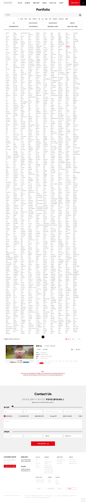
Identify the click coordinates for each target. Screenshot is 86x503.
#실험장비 (45, 118)
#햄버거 (74, 215)
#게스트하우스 (8, 323)
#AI (6, 34)
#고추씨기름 (15, 61)
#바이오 (29, 42)
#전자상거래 (60, 116)
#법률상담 (30, 118)
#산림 (29, 331)
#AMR (7, 38)
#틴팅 (67, 297)
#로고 (22, 210)
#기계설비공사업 (16, 243)
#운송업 (52, 49)
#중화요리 (60, 285)
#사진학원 (30, 318)
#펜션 (67, 331)
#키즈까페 (67, 205)
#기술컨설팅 (15, 261)
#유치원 (52, 102)
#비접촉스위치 (31, 284)
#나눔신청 (15, 297)
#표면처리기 (75, 62)
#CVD (7, 54)
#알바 (44, 166)
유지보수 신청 (52, 3)
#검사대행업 (8, 317)
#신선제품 (45, 85)
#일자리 (52, 244)
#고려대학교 (15, 51)
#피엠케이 (75, 108)
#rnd (6, 189)
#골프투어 (15, 79)
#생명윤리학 (38, 92)
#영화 (44, 292)
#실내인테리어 (46, 98)
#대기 (22, 85)
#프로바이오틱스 (76, 88)
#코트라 (67, 185)
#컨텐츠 (67, 157)
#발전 (29, 79)
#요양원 (44, 331)
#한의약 (74, 169)
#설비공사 (37, 131)
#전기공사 (60, 57)
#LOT (7, 102)
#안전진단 (45, 164)
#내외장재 (15, 312)
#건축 (7, 289)
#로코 (22, 218)
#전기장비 (60, 69)
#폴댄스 (74, 61)
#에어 (44, 215)
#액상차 (44, 177)
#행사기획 (75, 220)
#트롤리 (67, 287)
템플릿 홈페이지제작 (39, 416)
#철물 (67, 51)
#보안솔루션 (30, 159)
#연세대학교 (45, 266)
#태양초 (67, 228)
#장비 (52, 315)
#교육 (14, 167)
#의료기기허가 (53, 149)
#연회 (44, 272)
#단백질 (22, 72)
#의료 (52, 136)
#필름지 (74, 120)
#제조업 (59, 190)
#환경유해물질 (75, 297)
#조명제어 (60, 226)
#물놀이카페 (23, 303)
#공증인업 (15, 123)
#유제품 (52, 98)
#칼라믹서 (67, 138)
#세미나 (37, 161)
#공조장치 (15, 121)
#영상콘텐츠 (45, 289)
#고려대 (14, 49)
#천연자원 (67, 46)
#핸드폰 (74, 213)
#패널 (67, 317)
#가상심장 (7, 216)
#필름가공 (75, 115)
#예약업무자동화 (46, 299)
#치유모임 (67, 110)
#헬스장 (74, 238)
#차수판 (59, 326)
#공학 (14, 126)
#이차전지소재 (53, 200)
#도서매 (22, 141)
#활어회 (74, 305)
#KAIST (7, 93)
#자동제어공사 (53, 271)
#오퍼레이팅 (45, 307)
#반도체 (29, 57)
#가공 (7, 193)
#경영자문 (15, 41)
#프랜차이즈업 (75, 79)
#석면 (37, 118)
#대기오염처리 (23, 88)
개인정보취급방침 (51, 488)
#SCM (7, 133)
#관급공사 (15, 146)
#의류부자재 (53, 170)
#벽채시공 (30, 133)
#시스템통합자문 (39, 326)
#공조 (14, 118)
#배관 (29, 105)
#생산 (37, 97)
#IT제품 (7, 87)
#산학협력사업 (38, 65)
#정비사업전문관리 (61, 162)
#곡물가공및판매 (16, 67)
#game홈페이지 (9, 157)
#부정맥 (29, 226)
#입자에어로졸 (53, 256)
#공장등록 (15, 113)
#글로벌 (14, 215)
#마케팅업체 (23, 231)
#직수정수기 (60, 303)
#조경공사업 (60, 207)
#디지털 (22, 182)
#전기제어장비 (60, 77)
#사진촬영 (30, 317)
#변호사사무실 (31, 139)
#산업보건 (37, 38)
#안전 (44, 157)
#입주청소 (52, 261)
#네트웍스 (15, 326)
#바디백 (29, 41)
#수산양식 (37, 234)
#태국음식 (67, 221)
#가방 (7, 215)
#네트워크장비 (16, 325)
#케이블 (67, 170)
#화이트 (74, 267)
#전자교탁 (60, 110)
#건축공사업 (8, 294)
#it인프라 (7, 174)
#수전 (37, 244)
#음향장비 (52, 131)
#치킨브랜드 (68, 116)
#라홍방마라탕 (23, 190)
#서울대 (37, 110)
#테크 (67, 241)
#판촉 (67, 312)
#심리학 (44, 123)
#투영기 (67, 284)
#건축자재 (7, 312)
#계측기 (14, 46)
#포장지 (74, 56)
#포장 (74, 54)
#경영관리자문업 (16, 39)
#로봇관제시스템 (24, 212)
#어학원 (44, 203)
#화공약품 (75, 261)
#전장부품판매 (60, 134)
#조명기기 (60, 223)
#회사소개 (75, 315)
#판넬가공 (67, 307)
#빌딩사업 (30, 300)
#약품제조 (45, 185)
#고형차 (14, 62)
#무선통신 (22, 289)
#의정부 (52, 180)
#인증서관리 (53, 221)
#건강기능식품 (8, 262)
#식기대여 (45, 47)
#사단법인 (30, 302)
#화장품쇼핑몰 (75, 271)
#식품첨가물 (45, 70)
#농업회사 (22, 51)
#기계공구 (15, 236)
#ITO (6, 72)
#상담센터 (37, 77)
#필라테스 (75, 111)
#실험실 (44, 116)
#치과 (67, 106)
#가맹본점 (7, 208)
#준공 (59, 266)
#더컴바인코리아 (24, 116)
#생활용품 (37, 102)
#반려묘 (29, 72)
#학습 (74, 143)
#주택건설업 (60, 259)
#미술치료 (22, 326)
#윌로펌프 (52, 75)
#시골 (37, 308)
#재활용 (59, 39)
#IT (6, 70)
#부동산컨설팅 (31, 213)
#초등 (67, 82)
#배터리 (29, 110)
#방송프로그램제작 (31, 97)
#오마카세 (45, 302)
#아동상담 (45, 143)
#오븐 (44, 303)
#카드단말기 (68, 129)
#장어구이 (52, 326)
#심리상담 (45, 120)
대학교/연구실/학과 (33, 23)
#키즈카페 (67, 207)
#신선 (44, 82)
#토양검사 (67, 256)
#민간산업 (22, 331)
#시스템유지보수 (39, 323)
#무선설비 (22, 285)
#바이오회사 (30, 54)
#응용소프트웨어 (54, 133)
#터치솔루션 (68, 233)
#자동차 (52, 272)
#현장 (74, 243)
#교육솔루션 (15, 175)
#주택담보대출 (60, 261)
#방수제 (29, 100)
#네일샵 (14, 320)
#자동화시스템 (53, 287)
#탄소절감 (67, 212)
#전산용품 (60, 97)
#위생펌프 (52, 72)
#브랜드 (29, 259)
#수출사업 (37, 256)
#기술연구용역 (16, 256)
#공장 (14, 111)
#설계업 (37, 126)
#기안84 (14, 262)
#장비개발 (52, 317)
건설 (42, 19)
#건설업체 (7, 282)
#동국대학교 (23, 159)
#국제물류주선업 (16, 198)
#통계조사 (67, 261)
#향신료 (74, 230)
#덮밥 (22, 120)
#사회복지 (30, 323)
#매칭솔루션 (23, 249)
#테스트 (67, 239)
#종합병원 (60, 241)
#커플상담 (67, 148)
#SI (6, 134)
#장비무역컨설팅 (54, 321)
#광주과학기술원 (16, 156)
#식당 (44, 52)
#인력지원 (52, 212)
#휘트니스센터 (75, 326)
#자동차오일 (53, 277)
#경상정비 (15, 34)
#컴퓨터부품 (68, 162)
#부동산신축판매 (31, 208)
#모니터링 (22, 261)
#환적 (74, 302)
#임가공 (52, 246)
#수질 (37, 248)
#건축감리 (7, 290)
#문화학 (22, 302)
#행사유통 (75, 226)
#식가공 (44, 44)
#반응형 (29, 74)
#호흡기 (74, 251)
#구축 (14, 187)
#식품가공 (45, 65)
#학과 (74, 128)
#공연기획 (15, 103)
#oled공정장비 (8, 182)
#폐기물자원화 (75, 41)
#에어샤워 (45, 216)
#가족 (7, 226)
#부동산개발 (30, 200)
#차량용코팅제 (60, 321)
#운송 (52, 47)
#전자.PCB (60, 106)
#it (6, 161)
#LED (7, 100)
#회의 (74, 317)
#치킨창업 (67, 118)
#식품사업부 (45, 67)
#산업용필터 (38, 54)
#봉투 (29, 195)
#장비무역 (52, 320)
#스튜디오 (37, 303)
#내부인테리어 (16, 307)
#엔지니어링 (45, 230)
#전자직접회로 (60, 128)
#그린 (14, 210)
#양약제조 (45, 195)
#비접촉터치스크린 (31, 287)
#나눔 (14, 295)
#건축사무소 (8, 302)
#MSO (7, 110)
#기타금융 (15, 282)
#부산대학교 (30, 216)
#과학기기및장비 (16, 134)
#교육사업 (15, 170)
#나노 (14, 294)
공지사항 (49, 482)
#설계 (37, 123)
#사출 (29, 320)
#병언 (29, 143)
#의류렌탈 (52, 169)
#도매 (22, 134)
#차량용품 (60, 323)
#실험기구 (45, 110)
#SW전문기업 (8, 143)
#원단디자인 (53, 57)
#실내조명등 (45, 100)
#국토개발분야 (16, 200)
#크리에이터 (68, 192)
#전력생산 (60, 85)
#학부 (74, 131)
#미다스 (22, 315)
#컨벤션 (67, 152)
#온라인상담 (45, 315)
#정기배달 (60, 144)
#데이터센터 (23, 126)
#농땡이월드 (23, 42)
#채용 (67, 41)
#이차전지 (52, 197)
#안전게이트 (45, 159)
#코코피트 (67, 179)
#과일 (14, 129)
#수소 (37, 238)
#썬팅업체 (45, 136)
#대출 (22, 105)
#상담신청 (37, 80)
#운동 (52, 42)
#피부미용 (75, 106)
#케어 (67, 169)
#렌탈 (22, 208)
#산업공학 (37, 33)
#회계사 (74, 313)
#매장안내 (22, 248)
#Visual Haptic (8, 149)
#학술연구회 (75, 139)
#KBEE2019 (8, 95)
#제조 (59, 187)
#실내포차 (45, 102)
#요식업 (44, 328)
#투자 (67, 285)
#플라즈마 (75, 97)
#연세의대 (45, 267)
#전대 (59, 80)
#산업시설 (37, 41)
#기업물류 (15, 269)
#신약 (44, 88)
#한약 (74, 164)
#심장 (44, 125)
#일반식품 (52, 238)
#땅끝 (22, 185)
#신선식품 (45, 84)
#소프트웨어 (38, 193)
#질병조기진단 (60, 315)
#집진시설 (60, 318)
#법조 (29, 128)
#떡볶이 (22, 189)
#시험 (44, 34)
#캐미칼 (67, 141)
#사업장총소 (30, 310)
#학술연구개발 (75, 136)
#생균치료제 (38, 90)
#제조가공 (60, 189)
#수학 (37, 261)
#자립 (52, 290)
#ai (6, 151)
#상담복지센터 (38, 75)
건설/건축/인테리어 (53, 23)
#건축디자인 (8, 297)
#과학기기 (15, 133)
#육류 (52, 111)
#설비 (37, 129)
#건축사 (7, 300)
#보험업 (29, 177)
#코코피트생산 (68, 182)
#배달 (29, 106)
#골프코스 (15, 77)
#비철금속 (30, 294)
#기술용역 (15, 257)
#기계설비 (15, 239)
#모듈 (22, 267)
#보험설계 (30, 172)
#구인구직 (15, 185)
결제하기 (70, 488)
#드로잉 (22, 169)
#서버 (37, 103)
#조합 (59, 230)
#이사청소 (52, 192)
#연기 (44, 257)
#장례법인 (52, 313)
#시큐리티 (37, 333)
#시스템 (37, 320)
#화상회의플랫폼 (76, 266)
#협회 (74, 246)
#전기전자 (60, 70)
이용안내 (59, 488)
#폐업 (74, 44)
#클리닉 (67, 197)
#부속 (29, 220)
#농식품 (22, 46)
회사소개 (20, 3)
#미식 (22, 328)
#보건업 (29, 151)
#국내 (14, 192)
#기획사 (14, 287)
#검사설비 (7, 318)
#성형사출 (37, 148)
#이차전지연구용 (54, 202)
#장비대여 (52, 318)
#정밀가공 (60, 148)
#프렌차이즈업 (75, 87)
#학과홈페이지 (75, 129)
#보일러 (29, 166)
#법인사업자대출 (31, 125)
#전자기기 (60, 111)
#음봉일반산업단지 (54, 118)
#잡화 (52, 310)
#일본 (52, 243)
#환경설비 (75, 292)
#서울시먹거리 (38, 113)
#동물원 (22, 162)
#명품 (22, 257)
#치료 (67, 108)
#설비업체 (37, 134)
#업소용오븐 (45, 208)
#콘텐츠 (67, 190)
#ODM (7, 115)
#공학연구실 (15, 128)
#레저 (22, 207)
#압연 (44, 167)
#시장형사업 (38, 330)
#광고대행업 (15, 152)
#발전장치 (30, 87)
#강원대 (7, 244)
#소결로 (37, 174)
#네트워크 (15, 323)
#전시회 (59, 103)
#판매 (67, 308)
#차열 (59, 330)
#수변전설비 (38, 233)
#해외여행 (75, 212)
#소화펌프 (37, 218)
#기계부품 (15, 238)
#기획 (14, 285)
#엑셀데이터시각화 (46, 225)
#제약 (59, 180)
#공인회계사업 (16, 106)
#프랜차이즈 (75, 77)
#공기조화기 (15, 88)
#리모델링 (22, 220)
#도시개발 (22, 146)
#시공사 (37, 312)
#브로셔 (29, 266)
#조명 (59, 220)
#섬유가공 (37, 139)
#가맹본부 (7, 205)
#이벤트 (52, 190)
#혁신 (74, 239)
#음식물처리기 (53, 123)
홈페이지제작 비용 (72, 459)
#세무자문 (37, 156)
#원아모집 (52, 64)
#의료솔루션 (53, 152)
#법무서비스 (30, 121)
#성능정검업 (38, 146)
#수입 (37, 241)
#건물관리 (7, 269)
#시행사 (44, 33)
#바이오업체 (30, 51)
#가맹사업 (7, 210)
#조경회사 (60, 215)
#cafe (7, 152)
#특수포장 (67, 295)
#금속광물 (15, 220)
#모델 (22, 262)
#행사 (74, 218)
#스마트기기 (38, 276)
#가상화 (7, 218)
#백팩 (29, 113)
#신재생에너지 (46, 93)
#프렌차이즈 (75, 82)
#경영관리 (15, 38)
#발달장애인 (30, 75)
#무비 (22, 279)
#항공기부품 (75, 184)
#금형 (14, 230)
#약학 (44, 187)
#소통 (37, 190)
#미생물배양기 (23, 320)
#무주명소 (22, 299)
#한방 (74, 159)
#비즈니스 (30, 289)
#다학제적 (22, 67)
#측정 (67, 102)
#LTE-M (7, 103)
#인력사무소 (53, 210)
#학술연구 (75, 134)
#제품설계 (60, 202)
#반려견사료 (30, 69)
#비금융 (29, 272)
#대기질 (22, 90)
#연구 (44, 239)
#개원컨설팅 (8, 256)
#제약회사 (60, 182)
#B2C (7, 42)
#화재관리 (75, 277)
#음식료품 (52, 121)
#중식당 (59, 284)
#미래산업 (22, 317)
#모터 (22, 271)
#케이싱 (67, 172)
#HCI (6, 62)
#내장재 (14, 313)
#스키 (37, 295)
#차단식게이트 (60, 320)
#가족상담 (7, 228)
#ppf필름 (7, 187)
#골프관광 (15, 74)
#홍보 (74, 257)
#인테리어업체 (53, 230)
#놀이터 (22, 41)
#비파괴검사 (30, 297)
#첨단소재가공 (68, 52)
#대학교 (22, 110)
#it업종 (7, 170)
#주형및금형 (60, 262)
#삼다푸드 (37, 69)
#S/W (7, 131)
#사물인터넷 (30, 307)
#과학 (14, 131)
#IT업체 (7, 84)
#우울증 (52, 39)
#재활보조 (60, 38)
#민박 (29, 33)
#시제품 (37, 331)
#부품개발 (30, 230)
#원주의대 (52, 65)
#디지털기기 (23, 184)
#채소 (67, 39)
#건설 (7, 272)
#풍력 (74, 74)
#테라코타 (67, 236)
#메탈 (22, 254)
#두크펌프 (22, 167)
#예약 (44, 297)
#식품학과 (45, 72)
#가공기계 (7, 195)
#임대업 (52, 249)
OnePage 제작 (53, 416)
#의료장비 (52, 161)
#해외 (74, 205)
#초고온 (67, 80)
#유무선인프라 (53, 85)
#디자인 (22, 179)
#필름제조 (75, 118)
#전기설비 (60, 64)
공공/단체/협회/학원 (33, 26)
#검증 (7, 320)
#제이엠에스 (60, 184)
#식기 (44, 46)
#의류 (52, 164)
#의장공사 (52, 179)
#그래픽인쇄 (15, 207)
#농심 (22, 47)
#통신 (67, 266)
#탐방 (67, 220)
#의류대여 (52, 167)
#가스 (7, 220)
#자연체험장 (53, 299)
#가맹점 (7, 212)
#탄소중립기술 (68, 215)
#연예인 (44, 271)
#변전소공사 (30, 136)
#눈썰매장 (22, 56)
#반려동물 (30, 70)
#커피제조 (67, 151)
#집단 (59, 317)
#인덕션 (52, 207)
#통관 (67, 262)
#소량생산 (37, 175)
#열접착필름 (45, 274)
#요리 (44, 325)
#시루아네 (37, 313)
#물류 (22, 305)
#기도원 (14, 249)
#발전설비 (30, 82)
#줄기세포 (60, 267)
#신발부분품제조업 (46, 79)
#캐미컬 (67, 143)
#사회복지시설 (31, 326)
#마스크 (22, 226)
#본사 (29, 193)
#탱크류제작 (68, 230)
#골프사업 (15, 75)
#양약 (44, 193)
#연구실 (44, 251)
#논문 (22, 39)
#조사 (59, 228)
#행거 (74, 216)
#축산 (67, 85)
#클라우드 (67, 195)
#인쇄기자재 (53, 216)
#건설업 (7, 280)
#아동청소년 (45, 144)
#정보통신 (60, 156)
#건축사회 (7, 305)
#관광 (14, 143)
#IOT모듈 (7, 69)
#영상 (44, 279)
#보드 (29, 152)
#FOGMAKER (8, 59)
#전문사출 (60, 93)
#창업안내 (67, 34)
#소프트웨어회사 (39, 213)
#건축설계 (7, 307)
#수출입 (37, 259)
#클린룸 (67, 198)
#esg (6, 154)
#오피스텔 (45, 308)
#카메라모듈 (68, 131)
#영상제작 (45, 287)
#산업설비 (37, 39)
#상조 (37, 85)
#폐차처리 (75, 49)
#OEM (7, 116)
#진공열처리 (60, 310)
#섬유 (37, 138)
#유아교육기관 (53, 90)
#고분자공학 (15, 54)
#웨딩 (52, 69)
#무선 (22, 280)
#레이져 (22, 205)
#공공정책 (15, 82)
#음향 (52, 129)
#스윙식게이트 (38, 289)
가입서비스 (57, 477)
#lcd (6, 180)
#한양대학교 (75, 167)
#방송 (29, 92)
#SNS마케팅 (8, 141)
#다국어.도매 (23, 59)
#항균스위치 (75, 187)
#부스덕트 (30, 223)
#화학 (74, 280)
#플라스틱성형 (75, 93)
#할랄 (74, 175)
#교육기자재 (15, 169)
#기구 (14, 248)
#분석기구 (30, 243)
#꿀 (13, 292)
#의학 (52, 182)
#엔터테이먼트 (46, 231)
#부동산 (29, 198)
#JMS (7, 92)
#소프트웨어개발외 (39, 208)
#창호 (67, 36)
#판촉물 (67, 313)
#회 (73, 307)
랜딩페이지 (55, 19)
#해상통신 (75, 197)
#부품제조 (30, 236)
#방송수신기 (30, 93)
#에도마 (44, 212)
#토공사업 (67, 249)
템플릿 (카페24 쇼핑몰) (72, 26)
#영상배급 (45, 280)
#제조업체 (60, 192)
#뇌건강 (22, 54)
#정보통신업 (60, 157)
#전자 (59, 105)
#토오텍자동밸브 (69, 257)
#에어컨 (44, 220)
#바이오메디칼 (31, 47)
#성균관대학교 (38, 143)
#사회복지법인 (31, 325)
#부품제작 (30, 234)
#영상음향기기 (46, 284)
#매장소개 (22, 246)
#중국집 (59, 279)
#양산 (44, 190)
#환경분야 (75, 290)
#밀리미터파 (30, 34)
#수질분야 (37, 251)
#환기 (74, 299)
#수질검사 (37, 249)
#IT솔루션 (7, 80)
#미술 (22, 325)
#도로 (22, 133)
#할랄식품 (75, 177)
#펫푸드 (74, 38)
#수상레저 (37, 236)
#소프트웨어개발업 (39, 207)
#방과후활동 (30, 88)
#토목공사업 (68, 254)
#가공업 (7, 198)
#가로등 (7, 203)
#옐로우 (44, 300)
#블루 (29, 271)
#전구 (59, 51)
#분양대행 (30, 248)
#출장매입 (67, 90)
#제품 (59, 195)
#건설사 (7, 276)
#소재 (37, 189)
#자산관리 (52, 294)
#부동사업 (30, 197)
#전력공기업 (60, 84)
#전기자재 (60, 67)
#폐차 (74, 46)
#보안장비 (30, 161)
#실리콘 (44, 105)
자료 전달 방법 (59, 463)
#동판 (22, 166)
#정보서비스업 (60, 152)
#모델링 (22, 264)
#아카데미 (45, 149)
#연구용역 (45, 253)
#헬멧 (74, 234)
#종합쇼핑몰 (60, 243)
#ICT (6, 65)
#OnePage (8, 120)
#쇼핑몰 (37, 226)
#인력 (52, 208)
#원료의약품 (53, 62)
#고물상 (14, 52)
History (37, 465)
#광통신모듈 (15, 157)
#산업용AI (37, 44)
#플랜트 (74, 98)
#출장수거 (67, 92)
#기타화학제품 (16, 284)
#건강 (7, 261)
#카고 (67, 128)
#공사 (14, 98)
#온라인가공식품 (46, 312)
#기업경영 (15, 266)
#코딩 (67, 174)
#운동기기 (52, 44)
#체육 (67, 70)
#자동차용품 (53, 279)
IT (18, 19)
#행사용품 (75, 225)
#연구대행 (45, 246)
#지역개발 (60, 290)
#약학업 (44, 189)
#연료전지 (45, 261)
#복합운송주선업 (31, 192)
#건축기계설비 (8, 295)
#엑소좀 (44, 228)
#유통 (52, 103)
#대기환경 (22, 92)
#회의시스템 (75, 318)
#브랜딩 (29, 262)
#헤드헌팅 (75, 231)
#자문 (52, 292)
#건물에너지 (8, 271)
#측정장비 (67, 105)
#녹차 (22, 38)
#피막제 (74, 103)
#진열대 (59, 313)
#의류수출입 (53, 172)
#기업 (14, 264)
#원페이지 (52, 67)
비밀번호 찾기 (57, 483)
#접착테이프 (60, 143)
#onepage (8, 184)
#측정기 (67, 103)
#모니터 (22, 259)
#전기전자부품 (60, 72)
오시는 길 (37, 467)
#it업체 (7, 172)
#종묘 (59, 236)
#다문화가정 (23, 62)
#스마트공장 (38, 274)
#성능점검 (37, 144)
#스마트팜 (37, 282)
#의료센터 (52, 151)
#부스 (29, 221)
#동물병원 (22, 161)
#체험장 (67, 77)
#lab (6, 179)
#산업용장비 (38, 49)
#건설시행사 (8, 279)
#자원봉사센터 (53, 302)
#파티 (67, 302)
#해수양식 (75, 202)
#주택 (59, 257)
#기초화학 (15, 280)
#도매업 (22, 138)
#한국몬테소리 (75, 152)
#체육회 (67, 74)
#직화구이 (60, 308)
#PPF (7, 123)
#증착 (59, 287)
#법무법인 (30, 120)
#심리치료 (45, 121)
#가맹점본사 (8, 213)
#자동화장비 (53, 289)
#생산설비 (37, 98)
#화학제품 (75, 285)
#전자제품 (60, 126)
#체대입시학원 (68, 69)
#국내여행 (15, 195)
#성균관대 (37, 141)
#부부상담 (30, 215)
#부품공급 (30, 231)
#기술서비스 (15, 254)
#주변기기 (60, 256)
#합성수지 (75, 179)
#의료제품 (52, 162)
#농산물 (22, 44)
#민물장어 (22, 333)
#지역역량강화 (60, 295)
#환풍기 (74, 303)
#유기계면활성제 (54, 77)
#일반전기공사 (53, 239)
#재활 (59, 34)
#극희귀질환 (15, 212)
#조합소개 (60, 231)
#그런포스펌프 (16, 208)
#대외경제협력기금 (24, 102)
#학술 (74, 133)
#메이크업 (22, 253)
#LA (6, 98)
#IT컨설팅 (7, 88)
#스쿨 (37, 290)
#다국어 (22, 57)
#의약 (52, 174)
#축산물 (67, 87)
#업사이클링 (45, 207)
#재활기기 (60, 36)
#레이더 (22, 198)
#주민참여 (60, 248)
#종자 (59, 238)
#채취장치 (67, 42)
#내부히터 (15, 308)
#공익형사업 (15, 105)
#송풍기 (37, 221)
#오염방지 (45, 305)
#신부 (44, 80)
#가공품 (7, 200)
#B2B (7, 41)
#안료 (44, 156)
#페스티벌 (67, 328)
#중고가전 (60, 274)
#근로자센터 (15, 213)
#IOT (6, 67)
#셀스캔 (37, 170)
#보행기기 (30, 167)
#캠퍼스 (67, 144)
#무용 (22, 294)
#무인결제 (22, 295)
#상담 (37, 74)
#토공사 (67, 246)
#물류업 (22, 312)
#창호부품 (67, 38)
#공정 (14, 116)
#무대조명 (22, 277)
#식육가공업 (45, 59)
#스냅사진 (37, 271)
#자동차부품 (53, 274)
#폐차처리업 (75, 51)
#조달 (59, 216)
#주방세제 (60, 254)
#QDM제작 (8, 125)
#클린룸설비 (68, 200)
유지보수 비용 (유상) (72, 461)
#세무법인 (37, 152)
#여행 (44, 236)
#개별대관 (7, 254)
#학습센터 (75, 144)
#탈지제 (67, 218)
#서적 (37, 115)
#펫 (66, 333)
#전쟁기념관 (60, 138)
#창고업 (59, 333)
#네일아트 (15, 321)
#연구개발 (45, 241)
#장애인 (52, 323)
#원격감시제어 (53, 54)
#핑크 (74, 123)
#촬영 (67, 84)
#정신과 (59, 172)
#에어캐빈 (45, 218)
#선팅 (37, 121)
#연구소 (44, 249)
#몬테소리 (22, 272)
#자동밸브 (52, 266)
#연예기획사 (45, 269)
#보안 (29, 156)
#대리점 (22, 95)
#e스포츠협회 (8, 156)
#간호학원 (7, 234)
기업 (14, 23)
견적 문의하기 (42, 443)
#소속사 (37, 187)
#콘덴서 (67, 187)
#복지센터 (30, 187)
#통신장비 (67, 271)
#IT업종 (7, 82)
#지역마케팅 (60, 294)
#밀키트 (29, 36)
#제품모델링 (60, 198)
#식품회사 (45, 74)
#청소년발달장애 (69, 64)
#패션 (67, 318)
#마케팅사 (22, 230)
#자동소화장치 (53, 269)
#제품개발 (60, 197)
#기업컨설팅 (15, 272)
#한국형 (74, 157)
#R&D (7, 128)
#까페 (14, 290)
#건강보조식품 (8, 264)
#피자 (74, 110)
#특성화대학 (68, 289)
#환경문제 (75, 289)
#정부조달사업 (60, 161)
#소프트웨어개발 (39, 195)
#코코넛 (67, 177)
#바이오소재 (30, 49)
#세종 (37, 162)
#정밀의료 (60, 149)
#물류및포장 (23, 308)
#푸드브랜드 (75, 69)
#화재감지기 (75, 276)
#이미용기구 (53, 189)
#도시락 (22, 148)
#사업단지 (30, 308)
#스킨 (37, 297)
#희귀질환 (75, 331)
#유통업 (52, 106)
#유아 (52, 88)
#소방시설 (37, 184)
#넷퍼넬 (14, 328)
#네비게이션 (15, 317)
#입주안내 (52, 259)
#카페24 (67, 136)
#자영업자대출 (53, 300)
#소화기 (37, 216)
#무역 (22, 290)
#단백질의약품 (23, 74)
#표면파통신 (75, 65)
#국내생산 (15, 193)
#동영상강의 (23, 164)
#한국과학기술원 (76, 151)
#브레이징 (30, 264)
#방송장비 (30, 95)
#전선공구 (60, 100)
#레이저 (22, 202)
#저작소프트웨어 (61, 44)
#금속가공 (15, 218)
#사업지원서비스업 (31, 312)
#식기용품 (45, 51)
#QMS (7, 126)
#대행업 (22, 115)
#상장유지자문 (38, 84)
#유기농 (52, 79)
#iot (6, 159)
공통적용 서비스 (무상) (73, 463)
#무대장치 (22, 276)
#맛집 (22, 238)
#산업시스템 (38, 42)
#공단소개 (15, 93)
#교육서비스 (15, 172)
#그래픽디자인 (16, 205)
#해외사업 (75, 210)
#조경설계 (60, 210)
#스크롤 (37, 292)
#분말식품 (30, 238)
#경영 (14, 36)
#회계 (74, 308)
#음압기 (52, 126)
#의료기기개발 (53, 141)
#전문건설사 (60, 88)
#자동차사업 (53, 276)
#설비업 (37, 133)
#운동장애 (52, 46)
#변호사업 (30, 141)
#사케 (29, 321)
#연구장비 (45, 256)
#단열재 (22, 79)
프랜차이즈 (35, 19)
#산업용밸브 (38, 47)
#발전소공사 (30, 85)
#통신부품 (67, 269)
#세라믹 (37, 149)
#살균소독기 (38, 67)
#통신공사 (67, 267)
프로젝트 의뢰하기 (8, 466)
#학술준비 (75, 141)
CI (36, 461)
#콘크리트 (67, 189)
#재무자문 (52, 331)
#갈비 (7, 236)
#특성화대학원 (68, 290)
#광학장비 (15, 161)
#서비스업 (37, 108)
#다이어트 (22, 65)
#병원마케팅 (30, 148)
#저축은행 (60, 46)
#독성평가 (22, 157)
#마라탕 (22, 223)
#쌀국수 (44, 131)
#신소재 (44, 87)
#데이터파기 (23, 128)
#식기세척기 (45, 49)
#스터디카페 (38, 299)
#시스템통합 (38, 325)
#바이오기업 (30, 44)
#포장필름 (75, 57)
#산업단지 (37, 36)
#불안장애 (30, 253)
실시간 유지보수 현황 (39, 480)
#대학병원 (22, 111)
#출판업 (67, 95)
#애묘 (44, 172)
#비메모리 (30, 274)
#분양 (29, 246)
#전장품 (59, 136)
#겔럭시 (7, 331)
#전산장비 (60, 98)
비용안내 (44, 3)
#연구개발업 (45, 243)
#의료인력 (52, 159)
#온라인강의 (45, 313)
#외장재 (44, 321)
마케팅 (46, 19)
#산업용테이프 (38, 52)
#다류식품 (22, 61)
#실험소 (44, 115)
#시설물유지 (38, 318)
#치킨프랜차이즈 (69, 120)
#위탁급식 (52, 74)
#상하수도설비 (38, 88)
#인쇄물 (52, 218)
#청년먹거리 (68, 57)
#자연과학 (52, 297)
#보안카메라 (30, 162)
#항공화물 (75, 185)
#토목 (67, 251)
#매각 (22, 239)
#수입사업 (37, 243)
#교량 (14, 162)
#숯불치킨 (37, 267)
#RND (7, 129)
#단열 (22, 75)
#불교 (29, 251)
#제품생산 (60, 200)
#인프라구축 (53, 234)
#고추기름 (15, 59)
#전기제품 (60, 79)
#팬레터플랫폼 (68, 321)
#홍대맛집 (75, 256)
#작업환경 (52, 307)
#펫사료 (74, 34)
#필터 (74, 121)
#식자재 (44, 61)
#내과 (14, 305)
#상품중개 (37, 87)
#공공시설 (15, 80)
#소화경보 (37, 215)
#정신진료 (60, 174)
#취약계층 (67, 98)
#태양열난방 (68, 226)
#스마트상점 (38, 277)
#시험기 (44, 36)
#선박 (37, 120)
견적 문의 (39, 349)
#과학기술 (15, 136)
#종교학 (59, 234)
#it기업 (7, 166)
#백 (28, 111)
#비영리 (29, 277)
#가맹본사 (7, 207)
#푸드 (74, 67)
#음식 (52, 120)
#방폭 (29, 103)
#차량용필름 (60, 325)
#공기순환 (15, 85)
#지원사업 (60, 299)
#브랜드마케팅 (31, 261)
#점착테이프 (60, 141)
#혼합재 (74, 253)
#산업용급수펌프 (39, 46)
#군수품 (14, 202)
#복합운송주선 (31, 190)
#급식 (14, 233)
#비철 (29, 292)
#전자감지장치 (60, 108)
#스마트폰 (37, 285)
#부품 (29, 228)
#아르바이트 (45, 146)
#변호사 (29, 138)
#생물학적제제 (38, 95)
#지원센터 (60, 300)
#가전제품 (7, 223)
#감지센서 (7, 239)
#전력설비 (60, 87)
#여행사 (44, 238)
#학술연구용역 (75, 138)
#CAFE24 (7, 46)
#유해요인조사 (53, 110)
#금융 (14, 225)
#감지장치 (7, 241)
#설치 (37, 136)
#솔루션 (37, 220)
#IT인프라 (7, 85)
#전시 (59, 102)
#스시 (37, 287)
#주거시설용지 (60, 246)
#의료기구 (52, 138)
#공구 (14, 84)
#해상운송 (75, 195)
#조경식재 (60, 212)
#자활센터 (52, 305)
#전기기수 (60, 61)
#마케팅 (22, 228)
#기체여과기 (15, 279)
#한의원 (74, 170)
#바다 (29, 38)
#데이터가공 (23, 121)
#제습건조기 (60, 179)
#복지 (29, 182)
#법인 (29, 123)
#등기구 (22, 174)
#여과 (44, 233)
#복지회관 (30, 189)
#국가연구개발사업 (16, 189)
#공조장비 (15, 120)
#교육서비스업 (16, 174)
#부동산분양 (30, 207)
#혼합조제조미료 (76, 254)
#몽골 (22, 274)
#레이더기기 (23, 200)
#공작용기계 (15, 108)
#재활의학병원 (60, 42)
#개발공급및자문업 (9, 253)
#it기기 (7, 162)
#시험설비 (45, 41)
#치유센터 (67, 111)
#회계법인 (75, 312)
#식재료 (44, 62)
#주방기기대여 (60, 253)
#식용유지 (45, 57)
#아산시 (44, 148)
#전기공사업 (60, 59)
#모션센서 (22, 269)
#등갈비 (22, 172)
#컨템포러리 (68, 159)
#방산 (29, 90)
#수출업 (37, 257)
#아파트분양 (45, 151)
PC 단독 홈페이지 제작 (23, 416)
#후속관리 (75, 321)
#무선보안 (22, 284)
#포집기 (74, 59)
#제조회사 (60, 193)
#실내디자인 (45, 97)
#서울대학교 (38, 111)
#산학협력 (37, 62)
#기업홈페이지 (16, 274)
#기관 (14, 246)
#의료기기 (52, 139)
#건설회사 (7, 287)
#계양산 (14, 44)
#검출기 (7, 321)
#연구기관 (45, 244)
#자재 (52, 303)
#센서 (37, 167)
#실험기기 (45, 111)
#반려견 (29, 67)
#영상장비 (45, 285)
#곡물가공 (15, 65)
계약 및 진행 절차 (60, 461)
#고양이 (14, 56)
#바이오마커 (30, 46)
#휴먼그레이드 (75, 328)
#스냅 (37, 269)
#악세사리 (45, 152)
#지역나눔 (60, 292)
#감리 (7, 238)
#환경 (74, 287)
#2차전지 (7, 33)
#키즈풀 (67, 208)
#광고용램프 (15, 154)
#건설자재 (7, 284)
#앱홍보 (44, 180)
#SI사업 (7, 136)
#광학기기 (15, 159)
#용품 (52, 34)
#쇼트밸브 (37, 223)
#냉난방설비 (15, 315)
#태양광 (67, 223)
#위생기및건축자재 (54, 70)
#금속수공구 (15, 221)
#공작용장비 (15, 110)
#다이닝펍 (22, 64)
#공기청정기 (15, 90)
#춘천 (67, 88)
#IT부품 (7, 75)
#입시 (52, 253)
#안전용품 (45, 162)
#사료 (29, 303)
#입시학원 (52, 254)
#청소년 (67, 62)
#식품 (44, 64)
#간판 (7, 233)
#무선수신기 (23, 287)
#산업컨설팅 (38, 59)
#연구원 (44, 254)
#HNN (7, 64)
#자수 (52, 295)
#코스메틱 (67, 175)
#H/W (7, 61)
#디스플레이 (23, 177)
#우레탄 (52, 36)
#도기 (22, 131)
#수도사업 (37, 231)
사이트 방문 (45, 349)
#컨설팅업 (67, 156)
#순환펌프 (37, 266)
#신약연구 (45, 92)
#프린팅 (74, 90)
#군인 (14, 203)
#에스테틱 (45, 213)
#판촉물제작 (68, 315)
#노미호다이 (15, 330)
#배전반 (29, 108)
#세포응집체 (38, 166)
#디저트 (22, 180)
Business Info (38, 463)
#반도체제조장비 (31, 64)
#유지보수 (52, 100)
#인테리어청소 (53, 231)
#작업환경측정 (53, 308)
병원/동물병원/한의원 (13, 26)
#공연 (14, 102)
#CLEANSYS (8, 52)
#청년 (67, 54)
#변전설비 (30, 134)
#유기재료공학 (53, 82)
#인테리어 (52, 228)
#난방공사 (15, 302)
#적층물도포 (60, 49)
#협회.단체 (75, 248)
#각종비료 (7, 230)
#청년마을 (67, 56)
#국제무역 (15, 197)
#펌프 (67, 325)
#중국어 (59, 277)
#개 (6, 249)
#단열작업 (22, 77)
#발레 (29, 77)
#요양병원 (45, 330)
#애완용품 (45, 175)
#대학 (22, 108)
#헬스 (74, 236)
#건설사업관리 (8, 277)
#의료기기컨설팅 (54, 148)
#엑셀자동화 (45, 226)
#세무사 (37, 154)
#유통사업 (52, 105)
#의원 (52, 177)
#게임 (7, 325)
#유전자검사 (53, 93)
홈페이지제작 (36, 3)
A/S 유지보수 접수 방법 (40, 482)
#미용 (22, 330)
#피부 (74, 105)
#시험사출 (45, 39)
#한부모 (74, 162)
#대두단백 (22, 93)
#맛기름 (22, 236)
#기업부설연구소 (16, 271)
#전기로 (59, 62)
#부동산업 (30, 210)
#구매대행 (15, 184)
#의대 (52, 134)
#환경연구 (75, 294)
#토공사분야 (68, 248)
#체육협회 (67, 72)
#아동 (44, 141)
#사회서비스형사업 (31, 328)
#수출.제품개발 (38, 254)
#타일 (67, 210)
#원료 (52, 59)
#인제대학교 (53, 220)
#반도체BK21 (30, 59)
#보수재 (29, 154)
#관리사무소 (15, 148)
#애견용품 (45, 170)
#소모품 (37, 180)
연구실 (30, 19)
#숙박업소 (37, 264)
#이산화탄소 (53, 193)
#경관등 (14, 33)
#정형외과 (60, 177)
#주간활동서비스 (61, 244)
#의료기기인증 (53, 146)
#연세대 (44, 264)
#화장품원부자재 (76, 274)
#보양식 (29, 164)
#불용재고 (30, 254)
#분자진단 (30, 249)
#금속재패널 (15, 223)
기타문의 (80, 416)
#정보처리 (60, 154)
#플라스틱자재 (75, 95)
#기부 (14, 251)
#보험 (29, 170)
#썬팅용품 (45, 138)
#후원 (74, 323)
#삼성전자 (37, 72)
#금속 (14, 216)
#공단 (14, 92)
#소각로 (37, 172)
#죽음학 (59, 264)
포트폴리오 (27, 3)
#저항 (59, 47)
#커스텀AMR (68, 146)
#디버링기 (22, 175)
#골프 (14, 72)
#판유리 (67, 310)
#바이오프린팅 (31, 52)
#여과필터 (45, 234)
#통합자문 (67, 280)
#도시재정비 (23, 149)
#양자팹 (44, 198)
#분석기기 (30, 244)
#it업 (6, 169)
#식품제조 (45, 69)
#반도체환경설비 (31, 65)
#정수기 (59, 164)
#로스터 (22, 213)
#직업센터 (60, 305)
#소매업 (37, 179)
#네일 (14, 318)
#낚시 (14, 299)
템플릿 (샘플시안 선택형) (48, 471)
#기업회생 (15, 276)
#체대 (67, 67)
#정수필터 (60, 166)
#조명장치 (60, 225)
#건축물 (7, 299)
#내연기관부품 (16, 310)
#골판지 (14, 70)
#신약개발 (45, 90)
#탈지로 (67, 216)
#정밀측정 (60, 151)
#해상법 (74, 193)
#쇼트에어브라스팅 (39, 225)
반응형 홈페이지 (9, 416)
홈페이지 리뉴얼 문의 (67, 416)
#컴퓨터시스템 (68, 164)
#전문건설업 (60, 90)
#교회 (14, 182)
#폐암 (74, 42)
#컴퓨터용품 (68, 166)
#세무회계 (37, 157)
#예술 (44, 295)
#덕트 (22, 118)
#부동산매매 (30, 205)
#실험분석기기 (46, 113)
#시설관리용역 (38, 317)
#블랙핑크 (30, 269)
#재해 (59, 33)
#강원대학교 (8, 246)
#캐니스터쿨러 (68, 139)
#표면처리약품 (75, 64)
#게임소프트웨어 (9, 326)
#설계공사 (37, 125)
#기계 (14, 234)
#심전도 (44, 128)
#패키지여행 (68, 320)
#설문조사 (37, 128)
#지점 (59, 302)
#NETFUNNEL (8, 113)
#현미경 (74, 241)
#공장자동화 (15, 115)
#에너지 (44, 210)
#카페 (67, 134)
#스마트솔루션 (38, 279)
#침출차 (67, 126)
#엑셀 (44, 221)
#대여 (22, 100)
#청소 (67, 61)
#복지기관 (30, 184)
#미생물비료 (23, 321)
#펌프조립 (67, 326)
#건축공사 (7, 292)
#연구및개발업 (46, 248)
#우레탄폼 (52, 38)
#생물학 (37, 93)
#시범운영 (37, 315)
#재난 (52, 328)
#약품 (44, 184)
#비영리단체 (30, 279)
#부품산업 (30, 233)
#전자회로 (60, 133)
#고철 (14, 57)
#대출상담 (22, 106)
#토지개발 (67, 259)
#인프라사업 (53, 236)
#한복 (74, 161)
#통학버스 (67, 276)
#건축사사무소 (8, 303)
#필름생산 (75, 116)
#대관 (22, 84)
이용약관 (38, 488)
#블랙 (29, 267)
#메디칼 (22, 251)
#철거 (67, 49)
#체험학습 (67, 79)
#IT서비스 (7, 79)
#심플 (44, 129)
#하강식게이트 (75, 125)
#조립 (59, 218)
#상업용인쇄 (38, 82)
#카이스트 (67, 133)
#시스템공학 (38, 321)
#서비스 (37, 105)
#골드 (14, 69)
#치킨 (67, 115)
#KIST (7, 97)
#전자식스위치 (60, 120)
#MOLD (7, 106)
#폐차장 (74, 47)
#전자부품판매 (60, 115)
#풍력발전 (75, 75)
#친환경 (67, 121)
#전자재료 (60, 125)
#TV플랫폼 (8, 146)
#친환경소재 (68, 125)
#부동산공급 (30, 202)
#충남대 (67, 97)
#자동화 (52, 282)
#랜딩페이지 (23, 193)
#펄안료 (67, 323)
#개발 (7, 251)
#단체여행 (22, 82)
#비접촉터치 (30, 285)
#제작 (59, 185)
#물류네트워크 (23, 307)
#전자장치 (60, 123)
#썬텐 (44, 133)
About (37, 459)
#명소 (22, 256)
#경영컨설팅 (15, 42)
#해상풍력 (75, 200)
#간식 (7, 231)
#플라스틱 (75, 92)
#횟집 (74, 320)
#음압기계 (52, 128)
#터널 (67, 231)
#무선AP (22, 282)
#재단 (52, 330)
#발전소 (29, 84)
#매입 (22, 243)
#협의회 (74, 244)
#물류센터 (22, 310)
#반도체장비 (30, 62)
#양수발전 (45, 192)
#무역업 (22, 292)
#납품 (14, 303)
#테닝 (67, 234)
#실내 (44, 95)
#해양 (74, 203)
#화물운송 (75, 262)
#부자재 (29, 225)
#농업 (22, 49)
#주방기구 (60, 249)
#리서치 (22, 221)
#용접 (52, 33)
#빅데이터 (30, 299)
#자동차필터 (53, 280)
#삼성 (37, 70)
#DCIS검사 (8, 57)
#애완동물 (45, 174)
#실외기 (44, 106)
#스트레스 (37, 305)
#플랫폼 (74, 102)
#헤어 (74, 233)
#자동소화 (52, 267)
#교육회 (14, 179)
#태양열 (67, 225)
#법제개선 (30, 126)
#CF (6, 51)
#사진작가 (30, 315)
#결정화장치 (8, 333)
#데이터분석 (23, 125)
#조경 (59, 205)
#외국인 (44, 320)
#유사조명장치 (53, 87)
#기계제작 (15, 244)
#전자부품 (60, 113)
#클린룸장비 (68, 202)
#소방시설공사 (38, 185)
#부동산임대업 (31, 212)
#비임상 (29, 282)
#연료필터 (45, 262)
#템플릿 (67, 243)
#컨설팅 (67, 154)
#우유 (52, 41)
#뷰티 (29, 256)
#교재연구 (15, 180)
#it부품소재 (8, 167)
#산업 (29, 333)
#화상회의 (75, 264)
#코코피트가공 (68, 180)
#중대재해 (60, 280)
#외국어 (44, 318)
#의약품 (52, 175)
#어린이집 (45, 202)
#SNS (7, 139)
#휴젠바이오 (75, 330)
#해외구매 (75, 207)
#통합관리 (67, 277)
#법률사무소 (30, 116)
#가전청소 (7, 225)
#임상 (52, 251)
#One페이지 (8, 121)
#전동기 (59, 82)
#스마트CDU (38, 272)
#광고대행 (15, 151)
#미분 (22, 318)
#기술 (14, 253)
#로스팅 (22, 215)
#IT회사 (7, 90)
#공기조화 (15, 87)
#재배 (52, 333)
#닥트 (22, 69)
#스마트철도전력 (39, 280)
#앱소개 (44, 179)
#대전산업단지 (23, 103)
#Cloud (7, 56)
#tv (6, 190)
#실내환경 (45, 103)
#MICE (7, 105)
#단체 (22, 80)
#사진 (29, 313)
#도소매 (22, 143)
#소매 (37, 177)
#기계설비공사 (16, 241)
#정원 (59, 175)
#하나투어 (75, 126)
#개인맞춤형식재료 (9, 257)
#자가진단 (52, 262)
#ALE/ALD (7, 36)
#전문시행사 (60, 95)
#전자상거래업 (60, 118)
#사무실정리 (30, 305)
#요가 (44, 323)
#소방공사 (37, 182)
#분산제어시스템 (31, 239)
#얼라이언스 (45, 205)
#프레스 (74, 80)
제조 (39, 19)
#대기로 (22, 87)
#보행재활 (30, 169)
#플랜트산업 (75, 100)
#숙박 (37, 262)
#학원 (74, 146)
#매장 (22, 244)
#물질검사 (22, 313)
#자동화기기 (53, 285)
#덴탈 (22, 129)
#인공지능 (52, 205)
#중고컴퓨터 (60, 276)
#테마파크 (67, 238)
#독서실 (22, 156)
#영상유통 (45, 282)
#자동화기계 (53, 284)
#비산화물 (30, 276)
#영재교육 (45, 290)
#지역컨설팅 (60, 297)
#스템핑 (37, 302)
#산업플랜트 (38, 61)
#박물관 (29, 56)
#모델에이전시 (23, 266)
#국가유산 (15, 190)
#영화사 (44, 294)
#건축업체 (7, 310)
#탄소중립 (67, 213)
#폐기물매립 (75, 39)
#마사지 (22, 225)
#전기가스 (60, 54)
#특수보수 (67, 292)
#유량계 (52, 84)
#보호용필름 (30, 180)
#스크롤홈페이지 (39, 294)
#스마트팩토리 (38, 284)
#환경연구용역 (75, 295)
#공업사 (14, 100)
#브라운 (29, 257)
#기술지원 (15, 259)
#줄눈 (59, 269)
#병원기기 (30, 146)
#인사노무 (52, 213)
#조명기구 (60, 221)
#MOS (7, 108)
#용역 (44, 333)
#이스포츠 (52, 195)
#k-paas (7, 177)
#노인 (14, 331)
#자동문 (52, 264)
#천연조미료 (68, 47)
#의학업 (52, 187)
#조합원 (59, 233)
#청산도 (67, 59)
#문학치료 (22, 300)
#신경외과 (45, 75)
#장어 (52, 325)
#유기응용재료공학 (54, 80)
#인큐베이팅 (53, 223)
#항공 (74, 180)
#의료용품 (52, 157)
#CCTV (7, 47)
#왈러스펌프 (45, 317)
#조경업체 (60, 213)
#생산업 (37, 100)
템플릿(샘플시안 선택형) (53, 26)
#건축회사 (7, 313)
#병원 (29, 144)
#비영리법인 (30, 280)
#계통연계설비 (16, 47)
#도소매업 (22, 144)
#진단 (59, 312)
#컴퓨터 (67, 161)
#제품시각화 (60, 203)
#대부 (22, 97)
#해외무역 (75, 208)
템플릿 (66, 19)
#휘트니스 (75, 325)
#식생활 (44, 56)
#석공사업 (37, 116)
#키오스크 (67, 203)
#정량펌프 (60, 146)
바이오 (50, 19)
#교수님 (14, 164)
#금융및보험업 (16, 226)
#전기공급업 (60, 56)
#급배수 (14, 231)
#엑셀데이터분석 (46, 223)
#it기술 (7, 164)
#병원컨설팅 (30, 149)
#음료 (52, 116)
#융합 (52, 115)
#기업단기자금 (16, 267)
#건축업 (7, 308)
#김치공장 (15, 289)
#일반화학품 (53, 241)
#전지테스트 (60, 139)
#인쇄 (52, 215)
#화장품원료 (75, 272)
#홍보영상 (75, 259)
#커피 (67, 149)
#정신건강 (60, 167)
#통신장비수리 (68, 272)
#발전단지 (30, 80)
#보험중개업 (30, 179)
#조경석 (59, 208)
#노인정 (22, 36)
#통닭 (67, 264)
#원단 (52, 56)
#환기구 (74, 300)
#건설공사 (7, 274)
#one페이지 (8, 185)
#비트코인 (30, 295)
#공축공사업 (15, 125)
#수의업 (37, 239)
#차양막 (59, 328)
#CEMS (7, 49)
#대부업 (22, 98)
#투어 (67, 282)
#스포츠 (37, 307)
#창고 (59, 331)
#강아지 (7, 243)
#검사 (7, 315)
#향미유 (74, 228)
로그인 (56, 480)
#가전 (7, 221)
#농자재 (22, 52)
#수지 (37, 246)
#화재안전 (75, 279)
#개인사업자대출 (9, 259)
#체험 (67, 75)
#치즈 (67, 113)
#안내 (44, 154)
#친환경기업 (68, 123)
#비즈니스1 (30, 290)
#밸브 (29, 115)
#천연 (67, 44)
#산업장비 (37, 57)
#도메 (22, 139)
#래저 (22, 192)
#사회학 (29, 330)
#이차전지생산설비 (54, 198)
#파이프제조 (68, 299)
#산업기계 (37, 34)
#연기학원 (45, 259)
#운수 (52, 51)
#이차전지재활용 (54, 203)
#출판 (67, 93)
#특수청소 (67, 294)
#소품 (37, 192)
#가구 (7, 202)
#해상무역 (75, 192)
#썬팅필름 (45, 139)
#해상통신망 (75, 198)
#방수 (29, 98)
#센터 (37, 169)
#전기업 (59, 65)
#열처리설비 (45, 277)
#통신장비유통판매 (69, 274)
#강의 (7, 248)
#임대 (52, 248)
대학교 (25, 19)
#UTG (7, 148)
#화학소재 (75, 282)
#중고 (59, 272)
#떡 (21, 187)
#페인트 (67, 330)
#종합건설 (60, 239)
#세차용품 (37, 164)
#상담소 (37, 79)
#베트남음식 (30, 129)
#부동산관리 (30, 203)
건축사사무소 (61, 19)
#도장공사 (22, 154)
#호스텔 (74, 249)
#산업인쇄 (37, 56)
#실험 (44, 108)
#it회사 (7, 175)
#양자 (44, 197)
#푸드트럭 (75, 70)
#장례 (52, 312)
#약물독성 (45, 182)
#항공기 (74, 182)
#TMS (7, 144)
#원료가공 (52, 61)
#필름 (74, 113)
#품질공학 (75, 72)
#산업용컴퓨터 (38, 51)
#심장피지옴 (45, 126)
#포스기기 (75, 52)
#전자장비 (60, 121)
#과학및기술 (15, 138)
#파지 (67, 300)
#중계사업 (60, 271)
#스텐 (37, 300)
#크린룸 (67, 193)
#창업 (67, 33)
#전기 (59, 52)
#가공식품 (7, 197)
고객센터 (61, 3)
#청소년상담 (68, 65)
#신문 (44, 77)
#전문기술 (60, 92)
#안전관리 (45, 161)
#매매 (22, 241)
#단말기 (22, 70)
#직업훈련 (60, 307)
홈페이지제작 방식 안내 (61, 459)
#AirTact (7, 39)
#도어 (22, 151)
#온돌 (44, 310)
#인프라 (52, 233)
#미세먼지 (22, 323)
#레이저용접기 (23, 203)
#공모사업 (15, 95)
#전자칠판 (60, 129)
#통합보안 (67, 279)
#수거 (37, 228)
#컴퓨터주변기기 (69, 167)
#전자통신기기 (60, 131)
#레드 (22, 197)
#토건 (67, 244)
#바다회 (29, 39)
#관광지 (14, 144)
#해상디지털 (75, 190)
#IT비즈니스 (8, 77)
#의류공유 (52, 166)
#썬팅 (44, 134)
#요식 (44, 326)
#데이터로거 (23, 123)
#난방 (14, 300)
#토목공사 (67, 253)
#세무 (37, 151)
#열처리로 (45, 276)
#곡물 (14, 64)
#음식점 (52, 125)
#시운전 (37, 328)
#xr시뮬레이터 (8, 192)
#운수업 (52, 52)
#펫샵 (74, 36)
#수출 (37, 253)
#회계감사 (75, 310)
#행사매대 (75, 223)
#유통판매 (52, 108)
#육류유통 (52, 113)
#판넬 (67, 305)
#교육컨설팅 (15, 177)
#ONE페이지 (8, 118)
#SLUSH (7, 138)
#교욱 (14, 166)
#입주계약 (52, 257)
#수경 (37, 230)
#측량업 (67, 100)
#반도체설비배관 (31, 61)
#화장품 (74, 269)
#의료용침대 (53, 156)
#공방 (14, 97)
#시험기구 (45, 38)
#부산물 (29, 218)
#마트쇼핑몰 (23, 234)
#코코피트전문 (68, 184)
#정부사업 (60, 159)
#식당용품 (45, 54)
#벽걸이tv (30, 131)
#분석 (29, 241)
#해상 (74, 189)
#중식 (59, 282)
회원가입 (57, 482)
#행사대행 (75, 221)
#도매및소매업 (23, 136)
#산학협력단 (38, 64)
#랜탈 (22, 195)
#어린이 (44, 200)
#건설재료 (7, 285)
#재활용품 (60, 41)
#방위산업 (30, 102)
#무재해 (22, 297)
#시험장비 (45, 42)
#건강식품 (7, 266)
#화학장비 (75, 284)
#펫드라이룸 (75, 33)
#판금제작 (67, 303)
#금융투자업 (15, 228)
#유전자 (52, 92)
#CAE (7, 44)
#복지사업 (30, 185)
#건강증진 (7, 267)
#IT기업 (7, 74)
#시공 (37, 310)
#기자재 (14, 277)
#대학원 (22, 113)
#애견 (44, 169)
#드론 (22, 170)
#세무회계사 (38, 159)
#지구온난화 (60, 289)
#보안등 (29, 157)
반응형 (21, 19)
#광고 (14, 149)
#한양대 (74, 166)
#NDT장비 (7, 111)
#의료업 (52, 154)
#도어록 (22, 152)
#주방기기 (60, 251)
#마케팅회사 (23, 233)
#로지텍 (22, 216)
